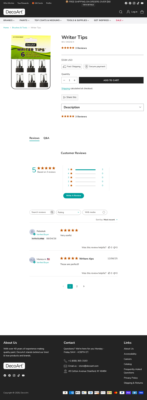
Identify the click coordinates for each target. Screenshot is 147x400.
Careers (128, 359)
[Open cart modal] (142, 12)
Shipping (65, 88)
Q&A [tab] (46, 138)
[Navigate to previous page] (63, 286)
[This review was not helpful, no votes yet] (114, 247)
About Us (129, 348)
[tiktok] (138, 4)
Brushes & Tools (19, 27)
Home (6, 27)
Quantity (65, 74)
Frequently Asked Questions (133, 371)
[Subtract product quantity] (64, 80)
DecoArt (24, 392)
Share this (71, 97)
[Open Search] (120, 12)
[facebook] (126, 4)
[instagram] (134, 4)
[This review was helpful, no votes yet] (109, 247)
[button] (131, 12)
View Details (88, 5)
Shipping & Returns (133, 382)
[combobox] (68, 212)
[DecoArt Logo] (14, 12)
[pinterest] (130, 4)
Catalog (128, 364)
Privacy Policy (131, 377)
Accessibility (130, 353)
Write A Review (73, 195)
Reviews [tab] (34, 138)
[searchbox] (39, 212)
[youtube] (142, 4)
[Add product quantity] (74, 80)
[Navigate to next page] (84, 286)
